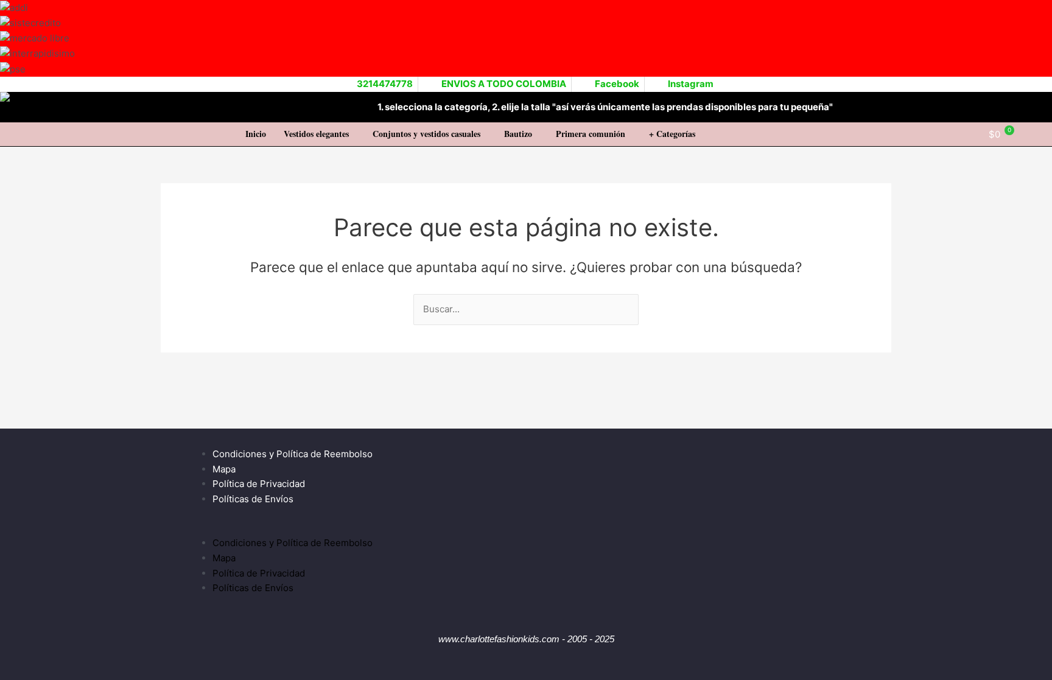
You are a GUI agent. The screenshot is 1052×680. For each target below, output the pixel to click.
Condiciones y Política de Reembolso (292, 454)
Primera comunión (590, 133)
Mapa (224, 469)
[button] (319, 133)
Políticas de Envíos (252, 499)
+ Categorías (672, 133)
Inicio (255, 133)
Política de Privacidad (258, 483)
